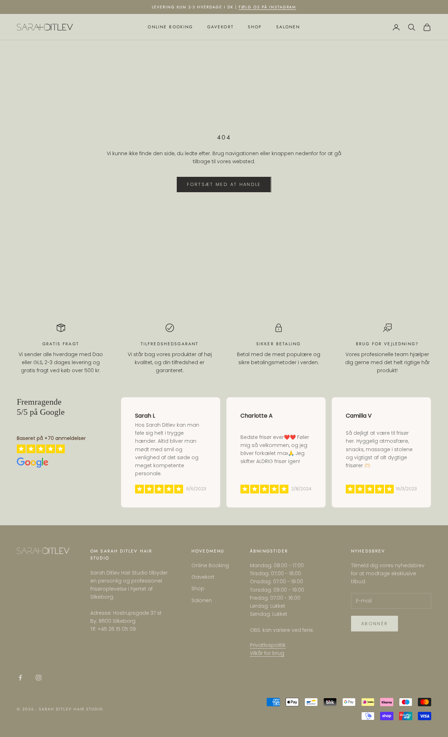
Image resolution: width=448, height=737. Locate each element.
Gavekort (220, 27)
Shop (255, 27)
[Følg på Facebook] (20, 677)
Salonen (288, 27)
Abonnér (374, 623)
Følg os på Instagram (267, 7)
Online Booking (170, 27)
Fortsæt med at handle (224, 184)
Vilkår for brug (267, 653)
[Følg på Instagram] (38, 677)
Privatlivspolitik (268, 645)
